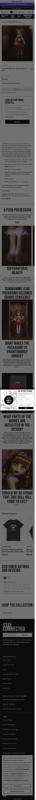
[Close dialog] (33, 390)
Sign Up (25, 408)
